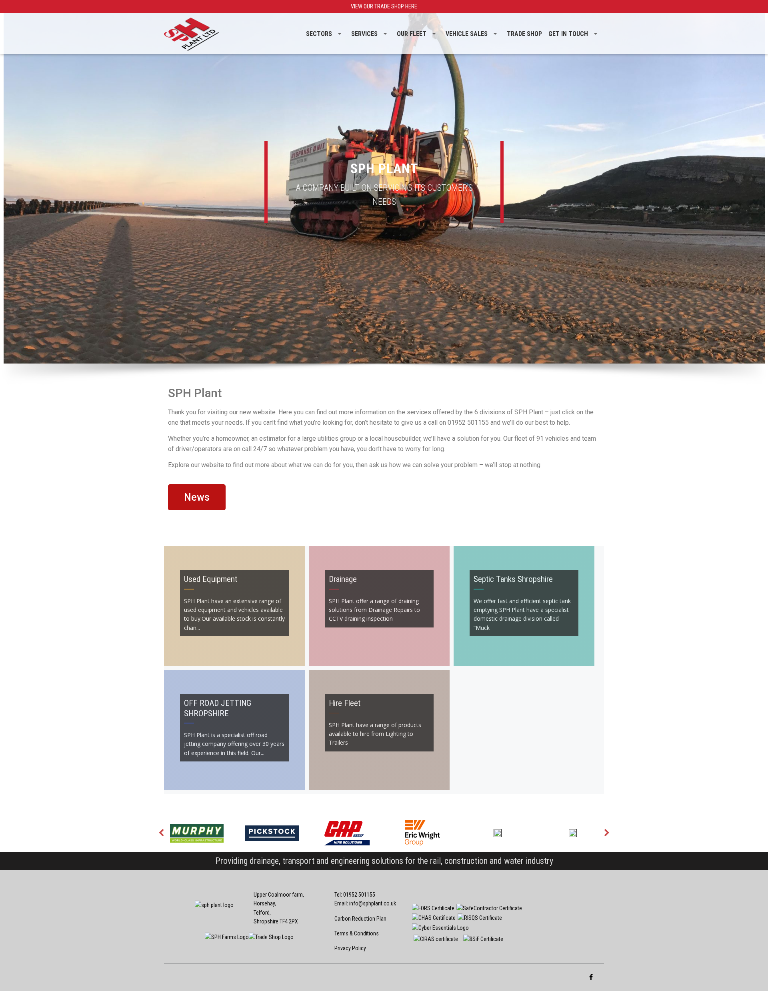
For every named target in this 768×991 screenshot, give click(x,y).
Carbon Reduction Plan (360, 918)
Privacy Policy (350, 948)
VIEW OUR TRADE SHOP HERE (384, 6)
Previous (161, 833)
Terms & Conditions (356, 933)
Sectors (319, 34)
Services (364, 34)
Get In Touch (568, 34)
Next (607, 833)
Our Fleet (411, 34)
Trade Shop (524, 34)
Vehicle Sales (467, 34)
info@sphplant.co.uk (372, 903)
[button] (197, 497)
